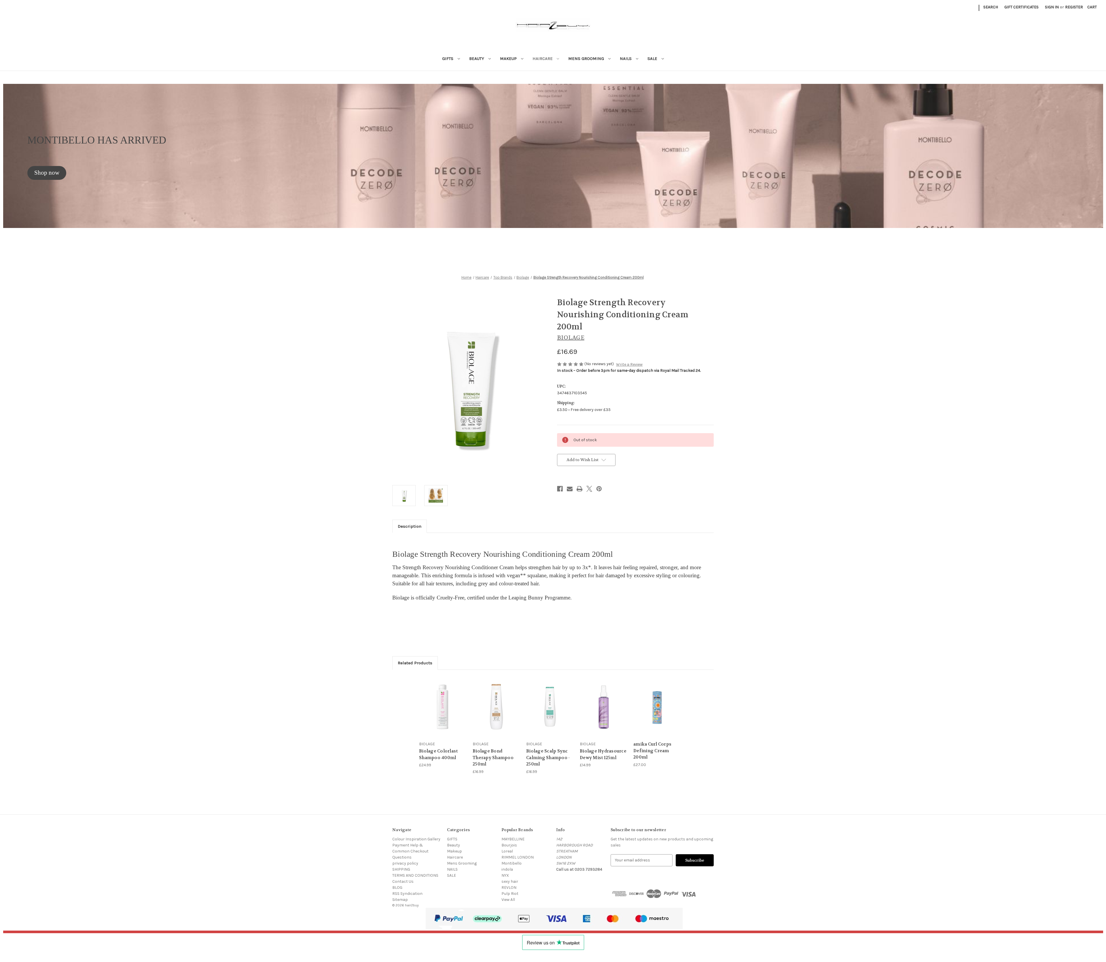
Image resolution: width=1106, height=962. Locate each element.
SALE (652, 58)
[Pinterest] (599, 489)
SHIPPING (401, 869)
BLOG (397, 887)
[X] (589, 489)
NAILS (626, 58)
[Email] (570, 489)
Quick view (443, 701)
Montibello (511, 863)
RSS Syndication (407, 893)
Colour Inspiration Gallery (416, 839)
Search (990, 7)
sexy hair (509, 881)
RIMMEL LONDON (517, 857)
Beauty (477, 58)
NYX (505, 875)
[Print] (579, 489)
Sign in (1052, 7)
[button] (46, 173)
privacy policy (405, 863)
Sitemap (400, 899)
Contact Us (403, 881)
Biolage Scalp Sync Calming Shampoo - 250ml (548, 757)
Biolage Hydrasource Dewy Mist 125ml (603, 754)
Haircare (543, 58)
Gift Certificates (1021, 7)
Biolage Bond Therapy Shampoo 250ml (493, 757)
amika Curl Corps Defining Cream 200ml (652, 750)
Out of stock (496, 711)
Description (409, 526)
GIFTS (448, 58)
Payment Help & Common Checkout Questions (410, 851)
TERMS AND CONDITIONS (415, 875)
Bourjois (509, 845)
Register (1074, 7)
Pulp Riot (509, 893)
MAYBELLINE (512, 839)
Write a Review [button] (629, 364)
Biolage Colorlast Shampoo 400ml (438, 754)
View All (508, 899)
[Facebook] (560, 489)
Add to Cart (443, 711)
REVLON (508, 887)
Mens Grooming (586, 58)
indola (507, 869)
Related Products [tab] (415, 662)
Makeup (509, 58)
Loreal (507, 851)
